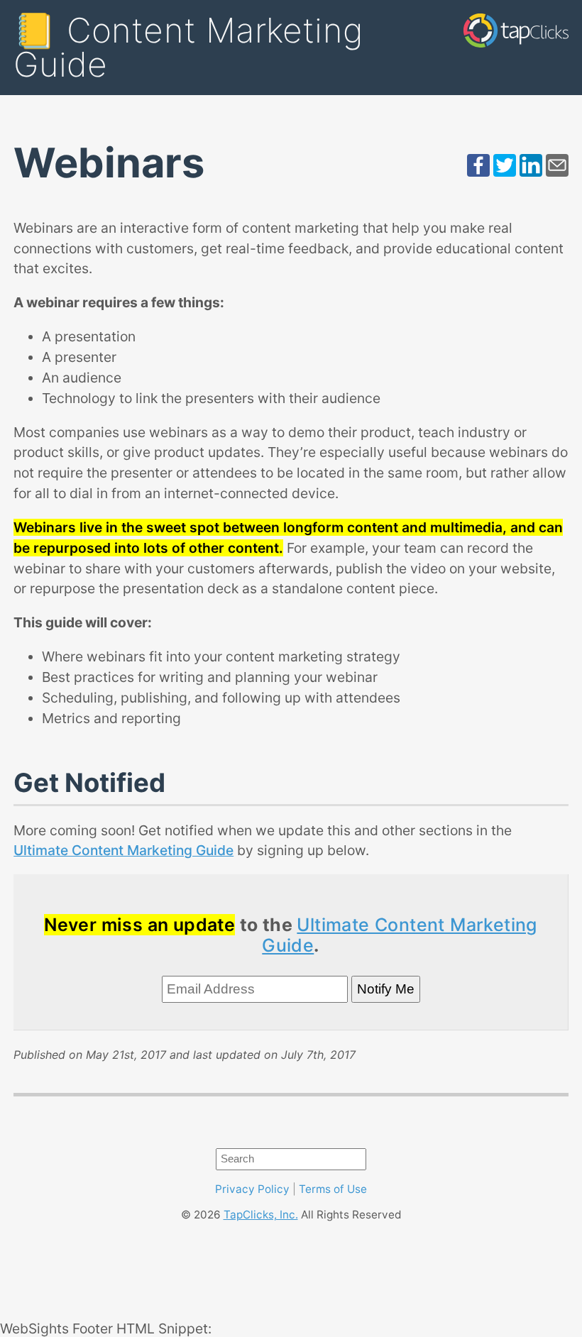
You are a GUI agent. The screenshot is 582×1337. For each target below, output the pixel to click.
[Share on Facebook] (478, 171)
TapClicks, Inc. (261, 1214)
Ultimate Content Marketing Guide (123, 850)
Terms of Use (333, 1189)
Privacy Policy (252, 1189)
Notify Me (385, 988)
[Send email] (557, 171)
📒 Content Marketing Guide (188, 47)
